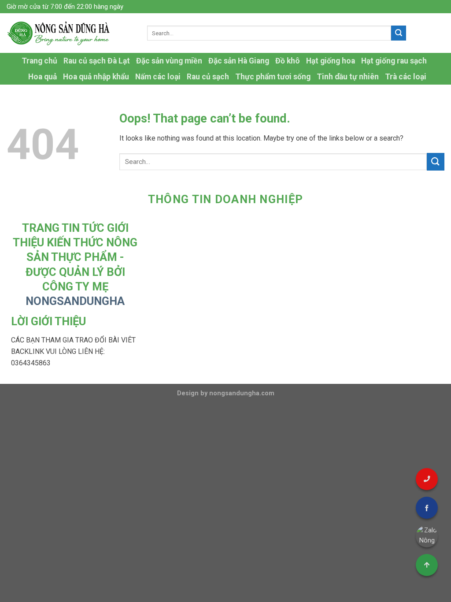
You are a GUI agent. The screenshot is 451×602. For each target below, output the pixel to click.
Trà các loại (405, 76)
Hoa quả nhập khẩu (96, 76)
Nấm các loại (158, 76)
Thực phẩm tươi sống (273, 76)
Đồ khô (287, 60)
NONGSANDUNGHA (75, 301)
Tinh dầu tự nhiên (348, 76)
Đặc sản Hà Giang (238, 60)
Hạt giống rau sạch (394, 60)
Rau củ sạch (208, 76)
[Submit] (398, 33)
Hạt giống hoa (330, 60)
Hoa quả (42, 76)
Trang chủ (39, 60)
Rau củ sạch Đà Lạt (96, 60)
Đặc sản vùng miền (169, 60)
